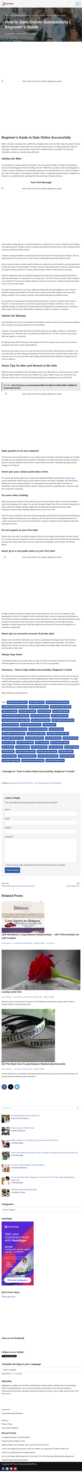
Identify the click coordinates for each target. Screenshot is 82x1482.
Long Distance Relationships (19, 15)
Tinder (45, 375)
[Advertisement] (41, 58)
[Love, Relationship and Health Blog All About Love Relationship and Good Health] (8, 3)
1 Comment (32, 34)
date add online (44, 711)
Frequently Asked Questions (12, 1413)
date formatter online (36, 733)
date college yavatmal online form (16, 720)
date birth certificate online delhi (15, 716)
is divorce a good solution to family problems (18, 1452)
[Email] (17, 1087)
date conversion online (40, 720)
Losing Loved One (12, 992)
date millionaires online (26, 751)
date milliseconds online (47, 751)
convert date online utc (39, 707)
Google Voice (70, 478)
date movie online (9, 756)
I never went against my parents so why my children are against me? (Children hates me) (35, 1449)
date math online (71, 747)
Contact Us (6, 1410)
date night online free (11, 760)
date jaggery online (25, 742)
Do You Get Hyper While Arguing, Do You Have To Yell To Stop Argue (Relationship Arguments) (38, 1456)
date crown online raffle (30, 724)
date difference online (37, 729)
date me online (8, 751)
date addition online (60, 711)
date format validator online (13, 733)
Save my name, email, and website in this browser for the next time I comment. (36, 865)
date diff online (49, 724)
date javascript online (59, 742)
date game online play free (13, 738)
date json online (22, 747)
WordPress (32, 1464)
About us (5, 1420)
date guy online (8, 742)
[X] (10, 1087)
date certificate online (40, 716)
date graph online (70, 738)
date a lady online (9, 711)
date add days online (27, 711)
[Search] (78, 1108)
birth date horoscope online (57, 702)
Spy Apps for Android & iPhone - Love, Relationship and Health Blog (35, 783)
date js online (8, 747)
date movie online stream (48, 756)
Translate (18, 1374)
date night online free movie (32, 760)
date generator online (34, 738)
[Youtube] (11, 1468)
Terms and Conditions (10, 1428)
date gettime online (53, 738)
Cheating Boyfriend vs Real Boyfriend (16, 1437)
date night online (67, 756)
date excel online (56, 729)
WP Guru (13, 1464)
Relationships (37, 997)
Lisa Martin (10, 34)
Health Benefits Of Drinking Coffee (15, 1460)
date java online (42, 742)
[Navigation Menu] (77, 4)
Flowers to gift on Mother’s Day (13, 1441)
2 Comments (50, 943)
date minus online (65, 751)
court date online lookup (60, 707)
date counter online (10, 724)
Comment (9, 837)
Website (8, 828)
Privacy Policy (7, 1424)
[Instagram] (15, 1468)
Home (7, 15)
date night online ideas (55, 760)
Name (7, 810)
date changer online (59, 716)
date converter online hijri (63, 720)
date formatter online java (58, 733)
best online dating (36, 702)
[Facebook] (4, 1087)
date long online (56, 747)
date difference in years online (14, 729)
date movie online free (27, 756)
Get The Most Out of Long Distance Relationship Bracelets (33, 1064)
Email (7, 819)
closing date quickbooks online (14, 707)
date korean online (39, 747)
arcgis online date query (17, 702)
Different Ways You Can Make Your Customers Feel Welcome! (25, 1445)
